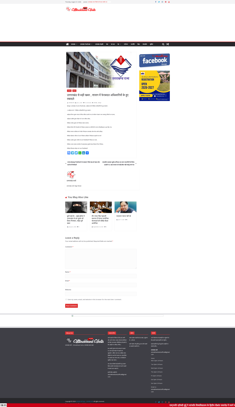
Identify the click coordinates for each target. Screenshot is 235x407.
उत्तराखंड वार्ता (71, 102)
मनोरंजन (126, 44)
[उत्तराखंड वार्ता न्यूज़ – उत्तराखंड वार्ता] (67, 44)
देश (118, 44)
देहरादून (74, 90)
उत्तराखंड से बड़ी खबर (85, 44)
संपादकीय (145, 44)
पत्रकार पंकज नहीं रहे (123, 216)
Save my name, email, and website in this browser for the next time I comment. (94, 299)
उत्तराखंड (73, 44)
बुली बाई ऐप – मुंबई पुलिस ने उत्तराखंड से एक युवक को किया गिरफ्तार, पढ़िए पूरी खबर (76, 219)
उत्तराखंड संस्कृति (99, 44)
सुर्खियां (151, 44)
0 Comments (88, 102)
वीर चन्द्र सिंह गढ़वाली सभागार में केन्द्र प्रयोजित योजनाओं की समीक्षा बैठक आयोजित (100, 219)
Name (67, 272)
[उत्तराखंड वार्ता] (85, 338)
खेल (107, 44)
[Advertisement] (117, 28)
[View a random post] (167, 44)
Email (67, 281)
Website (68, 290)
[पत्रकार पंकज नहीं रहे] (126, 203)
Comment (69, 247)
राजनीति (133, 44)
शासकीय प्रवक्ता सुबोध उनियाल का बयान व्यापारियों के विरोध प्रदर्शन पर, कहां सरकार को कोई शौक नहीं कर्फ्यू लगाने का (118, 163)
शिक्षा (139, 44)
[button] (76, 44)
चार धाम (113, 44)
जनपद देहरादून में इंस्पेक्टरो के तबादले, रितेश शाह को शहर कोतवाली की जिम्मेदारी (83, 163)
